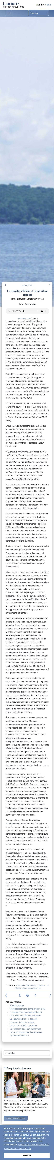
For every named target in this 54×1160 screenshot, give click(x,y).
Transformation (17, 1005)
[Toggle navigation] (8, 13)
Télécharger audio (24, 318)
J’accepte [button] (27, 1155)
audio (18, 985)
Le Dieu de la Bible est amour (23, 1025)
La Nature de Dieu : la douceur (23, 1019)
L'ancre (11, 3)
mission (24, 988)
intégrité (17, 988)
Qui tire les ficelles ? (19, 1035)
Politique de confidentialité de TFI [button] (33, 1145)
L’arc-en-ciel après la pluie (22, 1022)
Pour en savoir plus (16, 1118)
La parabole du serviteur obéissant (26, 1012)
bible (23, 985)
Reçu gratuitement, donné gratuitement (27, 1009)
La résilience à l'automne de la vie (25, 1015)
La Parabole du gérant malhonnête (25, 1029)
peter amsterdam (34, 988)
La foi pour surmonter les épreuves (26, 1032)
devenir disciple (31, 985)
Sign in (48, 5)
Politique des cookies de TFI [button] (17, 1148)
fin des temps (43, 985)
